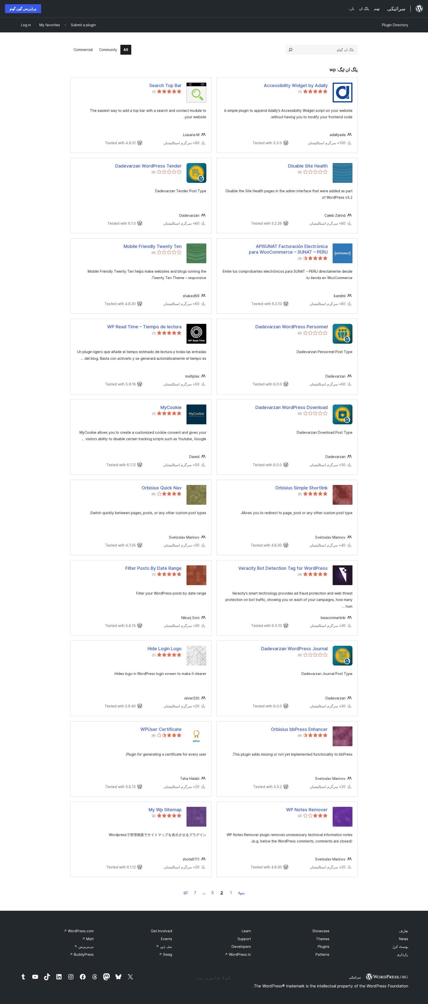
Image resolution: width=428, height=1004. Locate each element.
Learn (246, 931)
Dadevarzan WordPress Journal (294, 648)
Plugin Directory (395, 25)
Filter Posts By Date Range (153, 568)
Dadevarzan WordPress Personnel (291, 326)
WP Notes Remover (307, 809)
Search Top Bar (165, 85)
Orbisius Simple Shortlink (301, 487)
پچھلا (241, 893)
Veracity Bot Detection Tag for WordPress (283, 568)
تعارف (403, 931)
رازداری (402, 954)
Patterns (322, 954)
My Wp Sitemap (165, 809)
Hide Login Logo (165, 648)
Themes (322, 939)
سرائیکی (355, 977)
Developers (241, 946)
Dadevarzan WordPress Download (291, 407)
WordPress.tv (238, 954)
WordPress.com (79, 931)
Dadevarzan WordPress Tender (148, 165)
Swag (165, 954)
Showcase (320, 931)
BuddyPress (82, 954)
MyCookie (171, 407)
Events (166, 939)
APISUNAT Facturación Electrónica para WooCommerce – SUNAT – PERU (288, 249)
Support (244, 939)
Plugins (323, 946)
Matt (88, 939)
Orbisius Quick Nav (162, 487)
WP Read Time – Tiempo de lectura (144, 326)
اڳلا (185, 893)
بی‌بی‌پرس (84, 946)
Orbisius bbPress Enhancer (299, 729)
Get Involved (161, 931)
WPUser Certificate (161, 729)
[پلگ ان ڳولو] (290, 50)
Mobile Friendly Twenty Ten (153, 246)
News (403, 939)
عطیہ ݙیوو (164, 946)
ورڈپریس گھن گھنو (23, 8)
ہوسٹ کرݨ (400, 946)
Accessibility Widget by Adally (296, 85)
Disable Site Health (308, 165)
